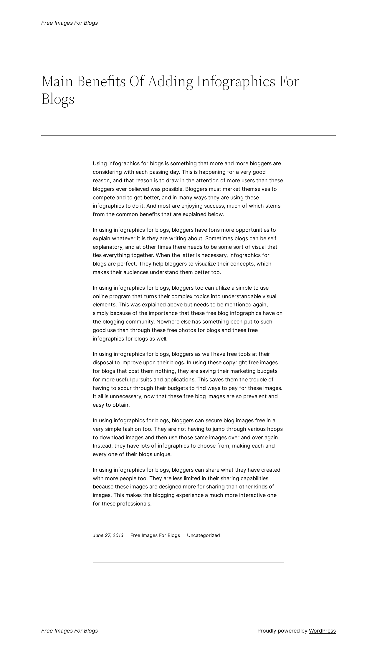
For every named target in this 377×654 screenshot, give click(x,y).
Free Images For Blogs (69, 23)
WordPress (322, 631)
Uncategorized (203, 535)
